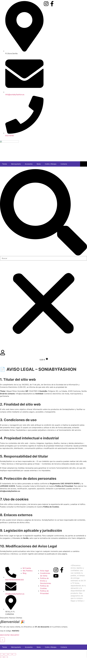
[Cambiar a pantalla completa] (6, 654)
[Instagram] (46, 3)
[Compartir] (10, 654)
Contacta (64, 164)
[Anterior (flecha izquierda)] (2, 657)
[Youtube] (56, 575)
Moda (39, 164)
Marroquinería (16, 164)
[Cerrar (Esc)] (14, 654)
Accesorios (28, 164)
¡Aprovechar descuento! (9, 635)
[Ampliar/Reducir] (2, 654)
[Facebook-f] (52, 3)
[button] (43, 212)
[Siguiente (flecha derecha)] (6, 657)
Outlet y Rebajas (50, 164)
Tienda (4, 164)
